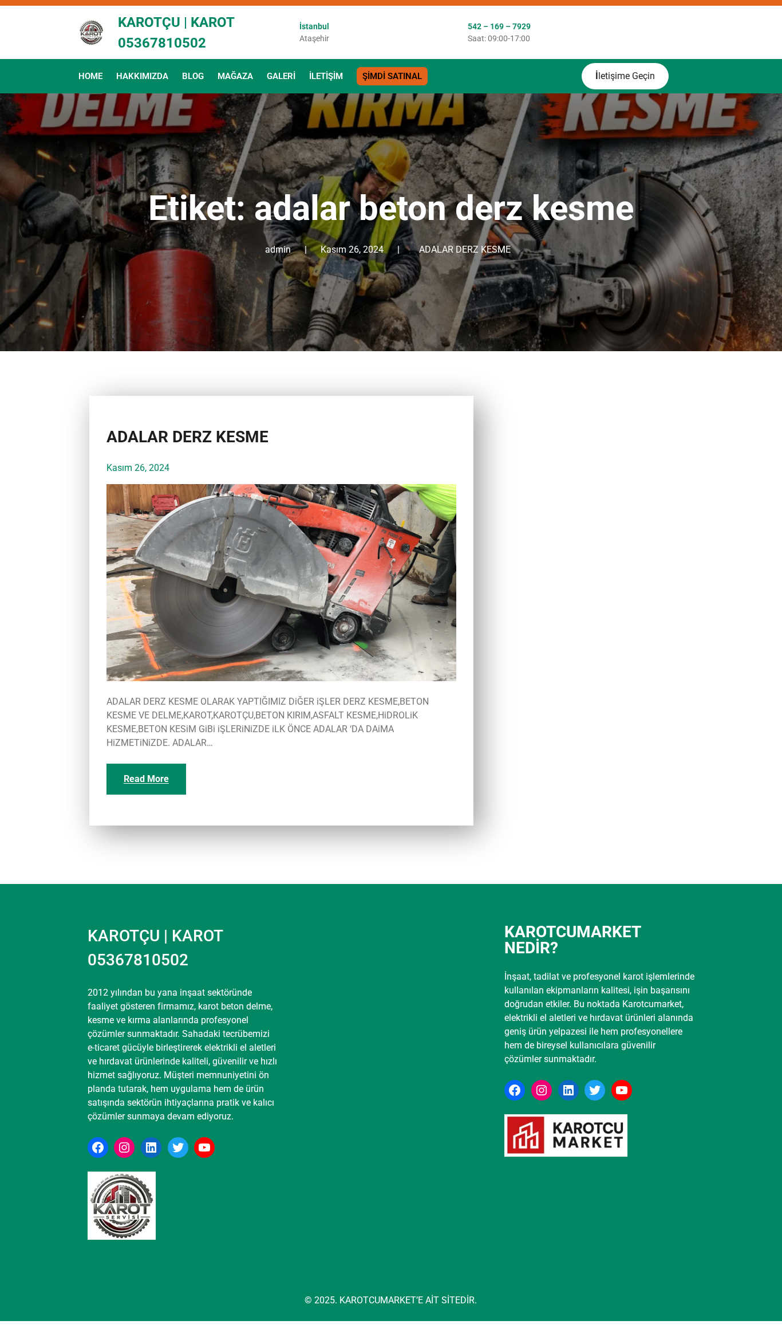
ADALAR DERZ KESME (465, 249)
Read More (146, 778)
